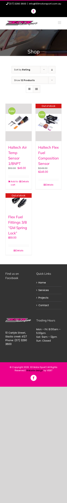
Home (42, 282)
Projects (43, 297)
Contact (43, 305)
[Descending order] (51, 69)
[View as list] (36, 89)
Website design (34, 370)
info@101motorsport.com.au (45, 3)
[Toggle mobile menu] (60, 22)
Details (25, 181)
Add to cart (14, 183)
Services (43, 290)
